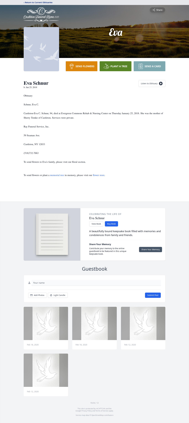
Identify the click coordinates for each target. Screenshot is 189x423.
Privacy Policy (86, 411)
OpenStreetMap (97, 415)
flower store (98, 175)
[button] (46, 323)
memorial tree (57, 175)
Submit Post (152, 295)
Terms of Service (102, 411)
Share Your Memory (150, 249)
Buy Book (111, 223)
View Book (96, 223)
